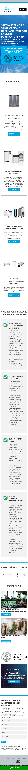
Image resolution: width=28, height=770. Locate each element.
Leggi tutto (6, 614)
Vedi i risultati (14, 681)
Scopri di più (14, 134)
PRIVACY (19, 746)
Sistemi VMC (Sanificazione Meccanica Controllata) (14, 281)
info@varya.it (14, 758)
